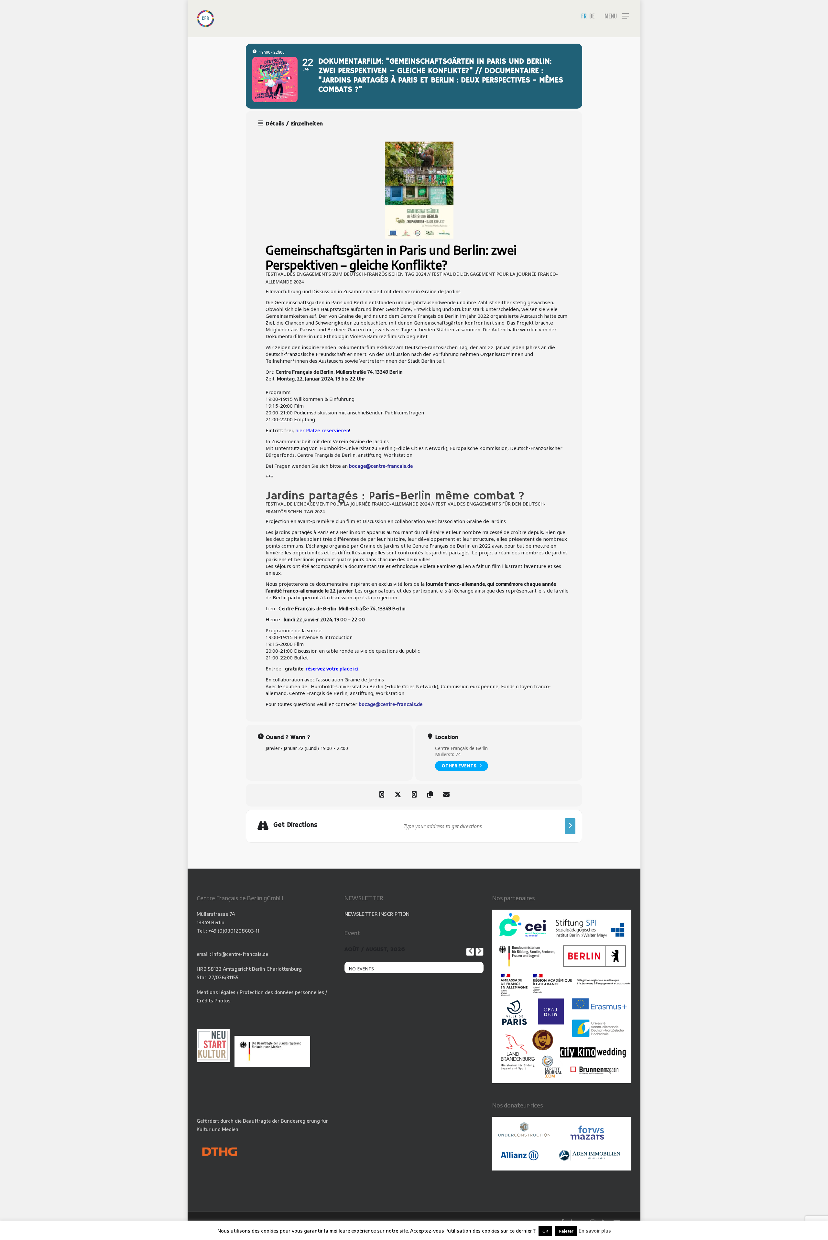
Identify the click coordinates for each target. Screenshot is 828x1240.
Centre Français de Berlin (461, 748)
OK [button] (545, 1231)
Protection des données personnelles (282, 992)
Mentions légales (216, 992)
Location (446, 737)
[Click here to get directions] (570, 826)
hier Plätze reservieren (322, 430)
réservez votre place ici (332, 668)
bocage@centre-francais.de (381, 466)
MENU (611, 16)
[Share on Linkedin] (414, 795)
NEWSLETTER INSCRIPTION (376, 914)
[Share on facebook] (382, 795)
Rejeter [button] (566, 1231)
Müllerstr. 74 (448, 754)
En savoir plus (595, 1231)
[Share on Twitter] (398, 795)
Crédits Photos (214, 1000)
